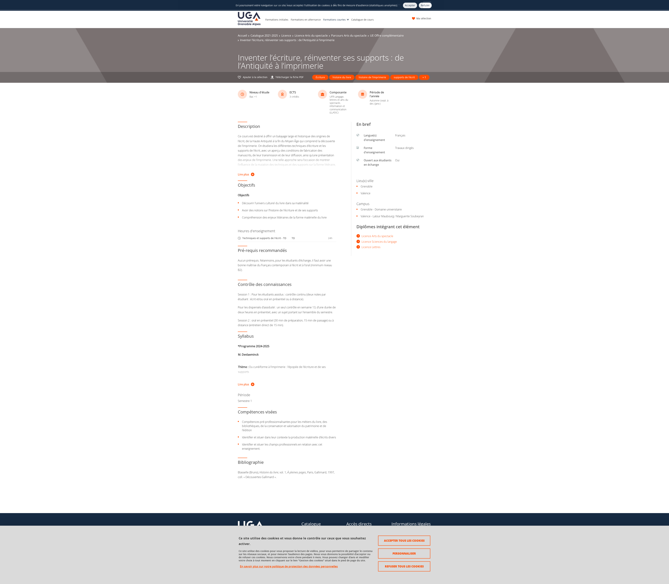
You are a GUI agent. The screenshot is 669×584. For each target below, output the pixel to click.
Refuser (425, 5)
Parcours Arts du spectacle (349, 35)
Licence (286, 35)
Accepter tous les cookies (404, 541)
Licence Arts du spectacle (311, 35)
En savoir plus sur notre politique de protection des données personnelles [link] (289, 566)
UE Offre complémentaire (387, 35)
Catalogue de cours (362, 19)
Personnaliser (404, 553)
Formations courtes (334, 19)
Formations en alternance (306, 19)
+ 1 (424, 77)
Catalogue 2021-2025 (264, 35)
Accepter (410, 5)
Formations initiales (276, 19)
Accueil (242, 35)
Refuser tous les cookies (404, 566)
